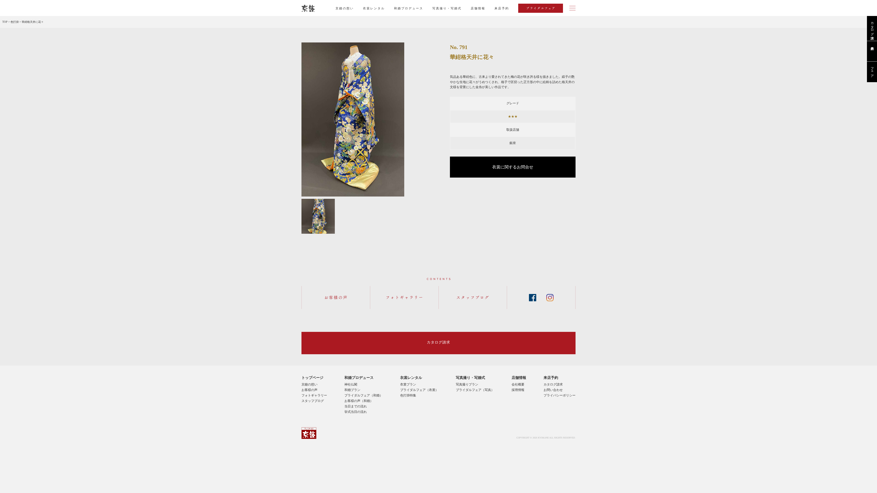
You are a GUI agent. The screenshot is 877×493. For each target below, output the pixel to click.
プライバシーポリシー (560, 395)
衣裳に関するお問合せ (512, 167)
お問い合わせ (553, 390)
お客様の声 (309, 390)
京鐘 (308, 433)
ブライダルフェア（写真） (475, 390)
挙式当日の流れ (355, 412)
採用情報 (518, 390)
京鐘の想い (344, 8)
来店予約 (551, 378)
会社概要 (518, 384)
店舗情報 (478, 8)
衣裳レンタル (374, 8)
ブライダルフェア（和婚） (363, 395)
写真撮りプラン (467, 384)
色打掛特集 (408, 395)
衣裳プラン (408, 384)
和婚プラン (352, 390)
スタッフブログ (312, 401)
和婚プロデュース (408, 8)
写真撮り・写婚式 (447, 8)
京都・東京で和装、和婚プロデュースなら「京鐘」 (308, 8)
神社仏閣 (350, 384)
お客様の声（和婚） (358, 401)
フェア (872, 70)
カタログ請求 (872, 26)
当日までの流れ (355, 406)
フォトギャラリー (314, 395)
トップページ (312, 378)
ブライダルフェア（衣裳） (419, 390)
